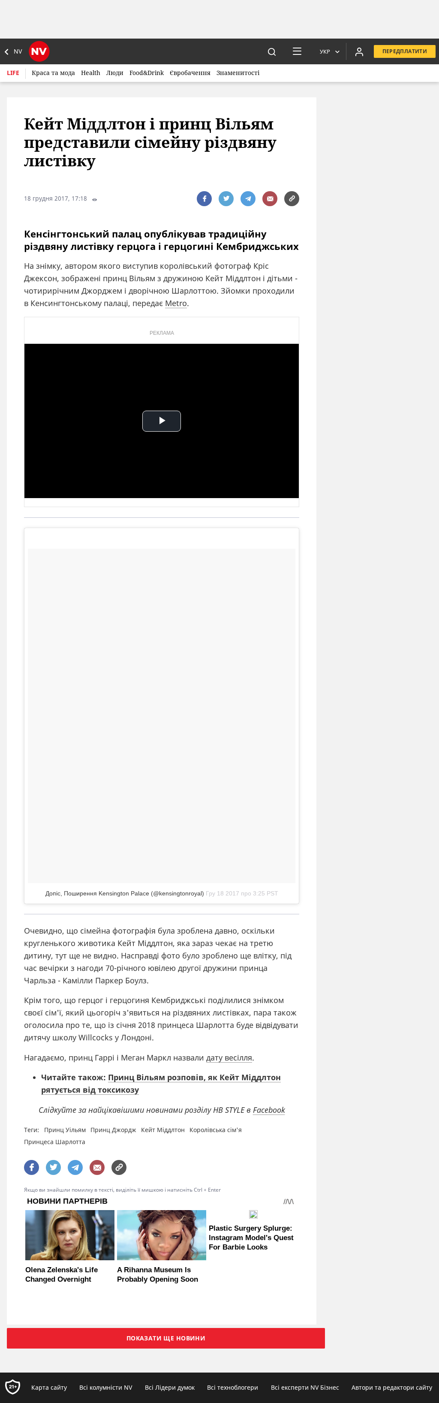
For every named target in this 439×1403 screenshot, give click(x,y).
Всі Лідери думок (170, 1387)
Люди (114, 73)
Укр (325, 51)
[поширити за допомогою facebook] (204, 198)
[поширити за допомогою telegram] (248, 198)
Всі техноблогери (232, 1387)
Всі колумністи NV (105, 1387)
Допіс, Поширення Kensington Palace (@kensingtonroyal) (124, 893)
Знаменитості (237, 73)
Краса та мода (53, 73)
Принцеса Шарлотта (54, 1142)
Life (13, 73)
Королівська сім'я (215, 1130)
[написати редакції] (269, 198)
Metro (176, 303)
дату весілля (229, 1057)
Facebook (269, 1110)
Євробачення (190, 73)
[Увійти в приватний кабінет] (359, 51)
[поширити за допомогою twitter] (226, 198)
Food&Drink (146, 73)
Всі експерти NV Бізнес (305, 1387)
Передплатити (404, 51)
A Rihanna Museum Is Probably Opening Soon (157, 1274)
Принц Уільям (65, 1130)
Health (90, 73)
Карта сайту (49, 1387)
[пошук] (272, 51)
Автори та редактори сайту (392, 1387)
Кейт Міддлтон (163, 1130)
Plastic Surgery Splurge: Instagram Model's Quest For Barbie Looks (251, 1237)
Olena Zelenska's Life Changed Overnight (61, 1274)
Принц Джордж (113, 1130)
